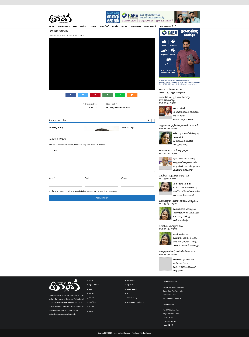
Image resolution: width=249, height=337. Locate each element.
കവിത (83, 26)
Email (87, 178)
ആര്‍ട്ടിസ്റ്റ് (104, 26)
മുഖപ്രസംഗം (63, 26)
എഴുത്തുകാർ (166, 26)
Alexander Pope (127, 128)
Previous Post (91, 104)
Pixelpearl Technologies (141, 333)
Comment (53, 150)
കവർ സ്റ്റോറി (150, 26)
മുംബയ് (130, 285)
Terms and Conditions (135, 302)
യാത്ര (124, 26)
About (129, 294)
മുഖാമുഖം (135, 26)
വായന (93, 26)
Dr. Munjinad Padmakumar (118, 107)
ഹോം (51, 26)
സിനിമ (115, 26)
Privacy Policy (132, 298)
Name (52, 178)
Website (124, 178)
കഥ (75, 26)
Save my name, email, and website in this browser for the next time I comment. (84, 191)
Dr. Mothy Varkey (56, 128)
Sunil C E (93, 107)
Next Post (110, 104)
